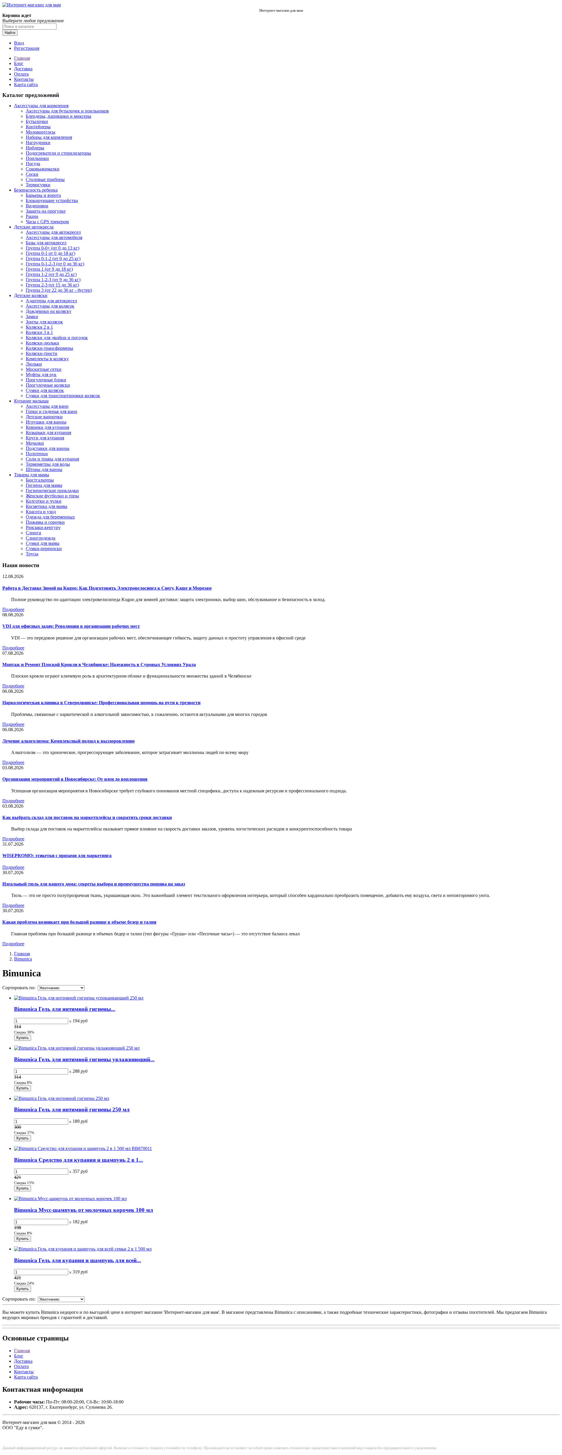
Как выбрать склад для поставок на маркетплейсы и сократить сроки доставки (87, 817)
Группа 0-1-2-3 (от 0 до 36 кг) (55, 263)
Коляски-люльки (42, 342)
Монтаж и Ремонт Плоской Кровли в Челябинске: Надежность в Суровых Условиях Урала (99, 664)
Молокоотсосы (40, 131)
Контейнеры (38, 126)
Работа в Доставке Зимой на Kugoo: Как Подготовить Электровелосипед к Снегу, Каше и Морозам (107, 588)
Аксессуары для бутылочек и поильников (67, 110)
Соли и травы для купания (52, 458)
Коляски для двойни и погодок (57, 337)
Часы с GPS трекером (47, 221)
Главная (22, 58)
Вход (19, 42)
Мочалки (35, 443)
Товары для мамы (31, 474)
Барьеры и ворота (43, 195)
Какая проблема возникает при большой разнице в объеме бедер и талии (79, 922)
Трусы (32, 553)
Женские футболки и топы (52, 495)
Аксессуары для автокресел (53, 232)
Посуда (33, 163)
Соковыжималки (42, 168)
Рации (32, 216)
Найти (10, 32)
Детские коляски (30, 295)
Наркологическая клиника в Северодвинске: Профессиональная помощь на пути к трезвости (101, 702)
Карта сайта (26, 84)
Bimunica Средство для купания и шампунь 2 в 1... (78, 1160)
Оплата (21, 73)
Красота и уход (41, 511)
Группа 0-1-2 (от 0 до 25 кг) (53, 258)
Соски (32, 174)
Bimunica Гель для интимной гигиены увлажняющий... (84, 1059)
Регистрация (26, 48)
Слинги (33, 532)
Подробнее (13, 609)
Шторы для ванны (44, 469)
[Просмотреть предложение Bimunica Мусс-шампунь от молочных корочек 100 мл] (70, 1198)
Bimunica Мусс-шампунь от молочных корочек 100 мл (83, 1210)
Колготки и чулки (43, 501)
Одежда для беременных (50, 516)
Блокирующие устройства (52, 200)
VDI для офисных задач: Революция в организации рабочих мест (71, 626)
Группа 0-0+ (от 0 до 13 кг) (52, 247)
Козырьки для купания (48, 432)
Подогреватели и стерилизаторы (58, 153)
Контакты (24, 79)
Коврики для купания (47, 427)
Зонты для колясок (44, 321)
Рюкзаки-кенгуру (43, 527)
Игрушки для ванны (46, 421)
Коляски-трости (41, 353)
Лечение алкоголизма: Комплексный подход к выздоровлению (68, 740)
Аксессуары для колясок (50, 305)
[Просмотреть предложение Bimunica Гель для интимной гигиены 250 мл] (61, 1098)
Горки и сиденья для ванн (51, 411)
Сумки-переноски (44, 548)
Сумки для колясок (45, 390)
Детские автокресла (34, 226)
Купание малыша (31, 400)
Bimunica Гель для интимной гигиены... (64, 1009)
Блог (18, 63)
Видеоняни (37, 205)
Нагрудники (38, 142)
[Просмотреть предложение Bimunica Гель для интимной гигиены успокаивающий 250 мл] (78, 997)
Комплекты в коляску (47, 358)
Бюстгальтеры (40, 479)
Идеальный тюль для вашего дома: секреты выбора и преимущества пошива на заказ (93, 883)
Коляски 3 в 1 (39, 332)
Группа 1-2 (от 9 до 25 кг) (51, 274)
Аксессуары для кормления (41, 105)
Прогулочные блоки (46, 379)
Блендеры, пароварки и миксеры (58, 116)
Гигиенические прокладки (52, 490)
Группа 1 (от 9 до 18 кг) (49, 269)
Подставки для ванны (47, 448)
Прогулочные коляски (48, 385)
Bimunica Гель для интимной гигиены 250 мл (72, 1109)
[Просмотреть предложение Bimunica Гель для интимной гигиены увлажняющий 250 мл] (77, 1047)
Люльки (34, 363)
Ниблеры (35, 147)
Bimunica (23, 958)
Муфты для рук (41, 374)
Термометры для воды (48, 464)
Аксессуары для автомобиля (54, 237)
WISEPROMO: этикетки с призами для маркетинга (57, 855)
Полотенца (37, 453)
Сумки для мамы (42, 543)
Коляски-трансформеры (49, 348)
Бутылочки (37, 121)
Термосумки (38, 184)
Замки (32, 316)
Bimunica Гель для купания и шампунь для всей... (77, 1260)
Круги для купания (45, 437)
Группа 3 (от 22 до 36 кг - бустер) (59, 290)
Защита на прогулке (46, 211)
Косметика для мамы (46, 506)
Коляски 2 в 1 (39, 327)
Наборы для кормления (49, 137)
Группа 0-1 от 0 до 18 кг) (50, 253)
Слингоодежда (40, 537)
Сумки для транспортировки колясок (63, 395)
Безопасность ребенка (36, 189)
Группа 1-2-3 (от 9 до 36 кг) (53, 279)
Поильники (37, 158)
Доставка (23, 68)
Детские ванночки (44, 416)
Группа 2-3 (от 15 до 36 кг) (52, 284)
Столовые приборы (45, 179)
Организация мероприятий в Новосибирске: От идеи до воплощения (75, 779)
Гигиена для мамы (44, 485)
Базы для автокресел (46, 242)
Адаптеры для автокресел (51, 300)
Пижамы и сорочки (45, 522)
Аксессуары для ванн (47, 406)
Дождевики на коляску (48, 311)
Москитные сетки (43, 369)
